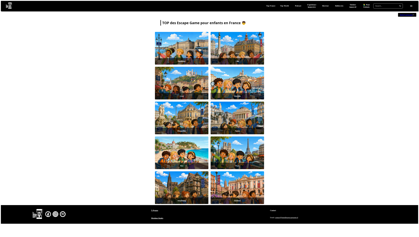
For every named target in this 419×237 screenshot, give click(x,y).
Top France (270, 6)
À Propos (154, 210)
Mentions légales (157, 218)
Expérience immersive (311, 6)
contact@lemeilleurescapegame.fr (286, 217)
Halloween (339, 6)
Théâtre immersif (352, 6)
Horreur (325, 6)
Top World (284, 6)
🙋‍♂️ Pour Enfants (366, 6)
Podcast (298, 6)
